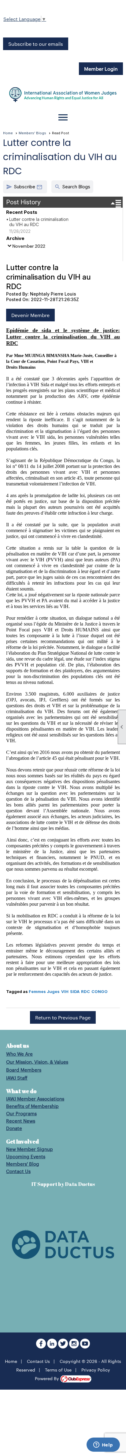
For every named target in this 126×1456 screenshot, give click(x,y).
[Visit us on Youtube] (85, 1346)
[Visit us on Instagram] (74, 1346)
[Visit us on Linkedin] (52, 1346)
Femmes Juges (44, 991)
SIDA (75, 991)
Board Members (23, 1069)
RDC (85, 991)
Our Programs (21, 1113)
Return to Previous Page (63, 1017)
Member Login (101, 68)
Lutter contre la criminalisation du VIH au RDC (39, 222)
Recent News (20, 1120)
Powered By (47, 1378)
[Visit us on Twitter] (63, 1346)
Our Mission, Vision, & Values (37, 1061)
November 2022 (28, 246)
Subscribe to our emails (35, 44)
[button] (25, 186)
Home (8, 133)
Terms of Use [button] (58, 1370)
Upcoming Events (25, 1156)
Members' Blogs (32, 133)
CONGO (99, 991)
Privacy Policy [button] (95, 1370)
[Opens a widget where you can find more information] (103, 1445)
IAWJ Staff (17, 1077)
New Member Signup (29, 1149)
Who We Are (19, 1053)
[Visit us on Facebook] (41, 1346)
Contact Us (18, 1171)
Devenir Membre (30, 315)
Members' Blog (22, 1163)
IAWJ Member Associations (35, 1098)
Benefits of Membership (32, 1106)
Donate (14, 1128)
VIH (65, 991)
